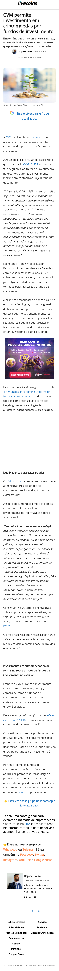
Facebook (26, 854)
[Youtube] (35, 897)
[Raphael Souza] (15, 51)
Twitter (39, 854)
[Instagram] (25, 897)
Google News (43, 860)
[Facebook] (20, 911)
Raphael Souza (25, 51)
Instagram (10, 860)
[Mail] (30, 897)
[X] (39, 911)
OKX (27, 824)
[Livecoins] (27, 3)
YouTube (25, 860)
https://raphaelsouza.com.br (36, 880)
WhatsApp (10, 849)
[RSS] (32, 911)
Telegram (29, 849)
